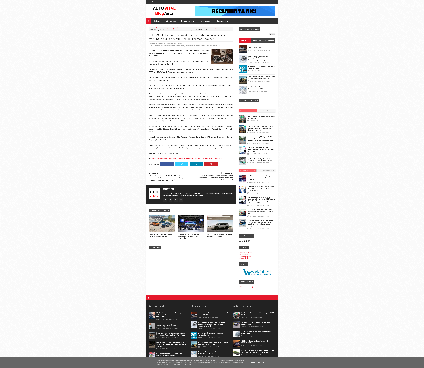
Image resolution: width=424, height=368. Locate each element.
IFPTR (186, 28)
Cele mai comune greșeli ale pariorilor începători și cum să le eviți (170, 324)
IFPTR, (183, 46)
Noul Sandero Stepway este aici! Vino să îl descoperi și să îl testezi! (261, 77)
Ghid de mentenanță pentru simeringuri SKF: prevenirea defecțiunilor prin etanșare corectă (260, 58)
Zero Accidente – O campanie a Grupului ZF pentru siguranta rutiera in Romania (260, 149)
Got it (264, 362)
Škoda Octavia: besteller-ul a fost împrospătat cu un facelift (161, 235)
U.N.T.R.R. (222, 28)
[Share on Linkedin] (196, 164)
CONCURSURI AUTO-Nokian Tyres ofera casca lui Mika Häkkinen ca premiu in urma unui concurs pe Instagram (260, 223)
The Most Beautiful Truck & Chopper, (204, 46)
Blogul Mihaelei (244, 254)
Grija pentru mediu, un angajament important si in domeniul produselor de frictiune (257, 351)
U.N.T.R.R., (220, 46)
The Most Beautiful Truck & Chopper (207, 28)
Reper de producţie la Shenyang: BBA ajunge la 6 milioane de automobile (189, 236)
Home (151, 28)
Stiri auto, (188, 46)
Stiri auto (192, 28)
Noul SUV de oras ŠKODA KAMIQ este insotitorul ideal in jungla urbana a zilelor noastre (171, 344)
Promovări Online (245, 256)
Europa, (178, 46)
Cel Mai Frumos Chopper (162, 28)
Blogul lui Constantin (246, 252)
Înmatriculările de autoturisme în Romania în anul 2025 (260, 88)
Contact (156, 2)
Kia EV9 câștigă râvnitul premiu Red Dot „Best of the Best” (220, 235)
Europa (181, 28)
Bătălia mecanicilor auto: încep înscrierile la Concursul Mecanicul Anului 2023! (259, 178)
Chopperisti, (171, 46)
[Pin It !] (211, 164)
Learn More (255, 362)
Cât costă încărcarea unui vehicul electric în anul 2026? (260, 47)
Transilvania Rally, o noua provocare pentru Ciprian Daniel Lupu (169, 354)
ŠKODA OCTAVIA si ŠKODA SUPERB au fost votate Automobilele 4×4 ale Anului (170, 334)
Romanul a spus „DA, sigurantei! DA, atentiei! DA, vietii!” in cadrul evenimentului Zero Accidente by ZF (260, 139)
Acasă (151, 2)
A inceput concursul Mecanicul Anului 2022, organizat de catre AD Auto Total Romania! (260, 188)
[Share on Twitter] (181, 164)
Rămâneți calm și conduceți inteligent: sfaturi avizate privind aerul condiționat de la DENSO (170, 315)
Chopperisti (174, 28)
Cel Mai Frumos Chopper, (158, 46)
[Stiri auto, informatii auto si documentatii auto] (164, 11)
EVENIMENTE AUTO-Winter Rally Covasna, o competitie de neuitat (259, 159)
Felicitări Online (244, 258)
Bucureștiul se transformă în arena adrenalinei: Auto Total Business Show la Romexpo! (260, 128)
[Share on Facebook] (167, 164)
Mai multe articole (268, 111)
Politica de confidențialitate (248, 287)
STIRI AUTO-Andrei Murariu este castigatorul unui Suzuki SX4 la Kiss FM (260, 211)
